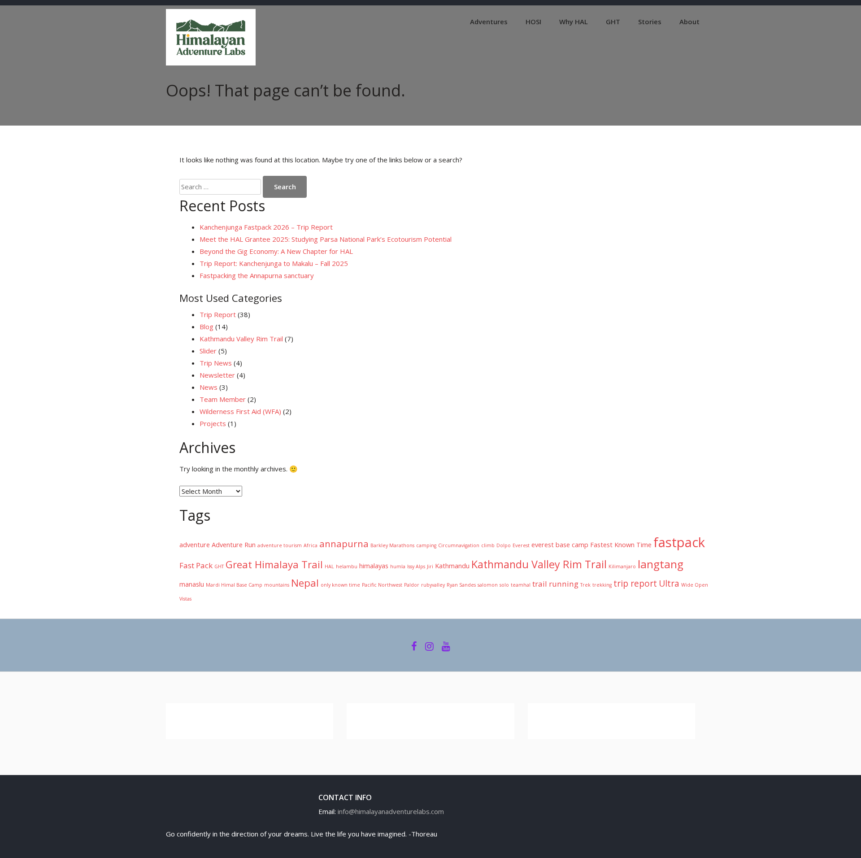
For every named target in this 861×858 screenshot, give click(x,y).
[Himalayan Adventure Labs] (211, 62)
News (208, 387)
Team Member (223, 399)
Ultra (669, 583)
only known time (340, 585)
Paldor (411, 585)
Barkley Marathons (392, 545)
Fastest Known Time (621, 544)
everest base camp (559, 544)
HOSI (533, 21)
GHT (613, 21)
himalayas (373, 566)
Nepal (305, 583)
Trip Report (218, 314)
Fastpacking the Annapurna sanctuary (257, 275)
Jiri (430, 566)
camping (426, 545)
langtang (660, 564)
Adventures (489, 21)
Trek (585, 585)
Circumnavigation (458, 545)
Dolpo (503, 545)
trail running (555, 584)
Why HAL (573, 21)
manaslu (191, 584)
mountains (276, 585)
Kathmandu (452, 566)
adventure (194, 544)
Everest (521, 545)
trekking (602, 585)
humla (397, 566)
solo (504, 585)
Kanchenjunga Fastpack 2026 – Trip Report (266, 226)
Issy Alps (416, 566)
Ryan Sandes (461, 585)
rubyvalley (433, 585)
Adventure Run (234, 544)
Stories (649, 21)
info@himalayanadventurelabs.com (391, 811)
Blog (206, 326)
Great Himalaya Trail (274, 564)
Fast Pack (196, 565)
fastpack (679, 542)
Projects (213, 423)
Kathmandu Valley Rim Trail (241, 338)
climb (488, 545)
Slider (208, 350)
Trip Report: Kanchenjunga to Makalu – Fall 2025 (274, 263)
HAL (329, 566)
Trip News (216, 362)
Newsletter (217, 374)
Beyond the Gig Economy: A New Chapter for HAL (276, 251)
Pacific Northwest (382, 585)
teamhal (521, 585)
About (689, 21)
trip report (635, 583)
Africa (310, 545)
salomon (488, 585)
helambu (346, 566)
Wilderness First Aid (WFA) (240, 411)
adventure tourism (279, 545)
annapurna (344, 543)
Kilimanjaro (622, 566)
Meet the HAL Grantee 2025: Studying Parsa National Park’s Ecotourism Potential (326, 239)
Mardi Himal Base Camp (234, 585)
